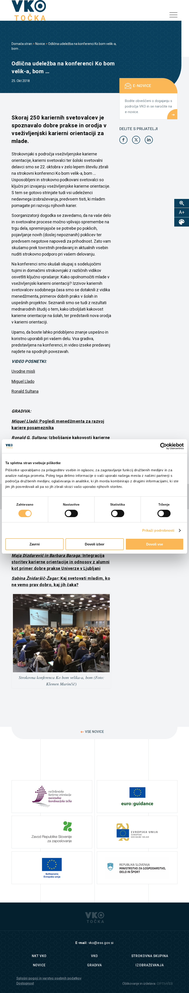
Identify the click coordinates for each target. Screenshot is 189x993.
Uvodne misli (23, 371)
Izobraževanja (150, 965)
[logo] (29, 10)
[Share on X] (136, 140)
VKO (94, 956)
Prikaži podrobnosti (158, 530)
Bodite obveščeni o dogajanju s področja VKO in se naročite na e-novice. (148, 106)
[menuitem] (171, 15)
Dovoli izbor (94, 544)
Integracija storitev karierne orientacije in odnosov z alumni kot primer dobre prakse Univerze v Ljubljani (61, 562)
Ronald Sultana (25, 391)
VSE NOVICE (94, 732)
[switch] (71, 513)
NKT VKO (39, 956)
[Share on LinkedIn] (149, 140)
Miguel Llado (23, 381)
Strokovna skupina (149, 956)
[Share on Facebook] (123, 140)
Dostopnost (25, 983)
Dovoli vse (154, 544)
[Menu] (171, 15)
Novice (40, 44)
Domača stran (22, 44)
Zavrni (35, 544)
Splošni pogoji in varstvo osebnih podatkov (48, 978)
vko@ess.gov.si (101, 943)
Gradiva (94, 965)
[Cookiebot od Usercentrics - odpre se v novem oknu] (163, 446)
